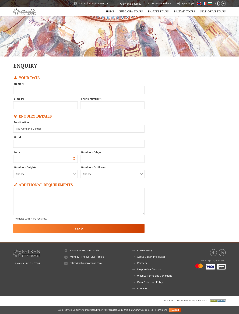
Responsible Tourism (149, 269)
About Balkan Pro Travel (151, 256)
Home (110, 11)
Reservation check (161, 3)
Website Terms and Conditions (154, 275)
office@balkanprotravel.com (94, 3)
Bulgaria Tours (131, 11)
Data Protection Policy (150, 282)
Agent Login (187, 3)
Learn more (161, 310)
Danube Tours (158, 11)
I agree (175, 310)
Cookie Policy (144, 250)
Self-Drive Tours (213, 11)
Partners (142, 263)
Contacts (142, 288)
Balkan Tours (184, 11)
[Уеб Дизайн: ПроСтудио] (217, 300)
